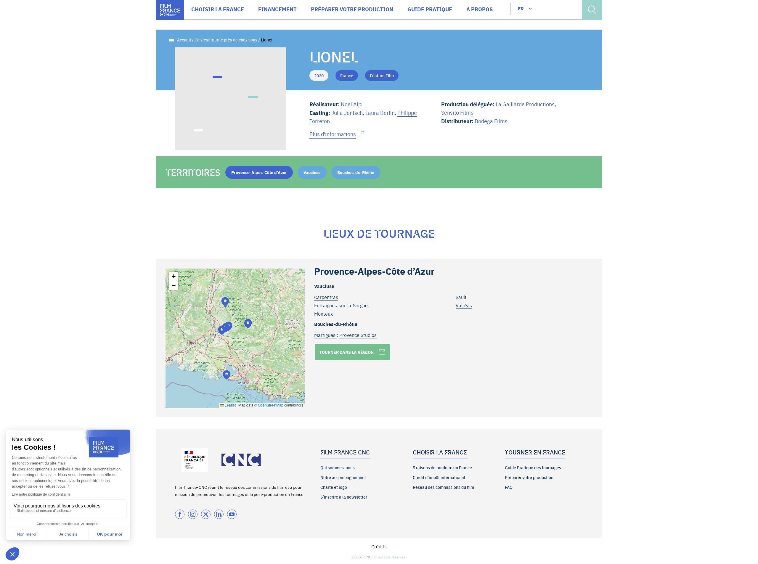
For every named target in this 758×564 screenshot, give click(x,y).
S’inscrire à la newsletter (343, 497)
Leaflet (230, 404)
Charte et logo (333, 487)
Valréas (464, 305)
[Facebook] (179, 514)
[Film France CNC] (170, 10)
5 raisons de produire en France (442, 467)
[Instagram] (192, 514)
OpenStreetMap (270, 404)
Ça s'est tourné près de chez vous (226, 40)
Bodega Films (491, 121)
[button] (221, 330)
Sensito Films (457, 112)
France (346, 75)
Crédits (379, 546)
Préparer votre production (529, 477)
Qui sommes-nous (337, 467)
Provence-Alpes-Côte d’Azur (259, 172)
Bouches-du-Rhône (355, 172)
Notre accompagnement (343, 477)
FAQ (509, 487)
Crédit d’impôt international (439, 477)
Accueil (184, 40)
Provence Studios (358, 335)
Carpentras (326, 297)
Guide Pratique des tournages (533, 467)
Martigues (325, 335)
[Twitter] (206, 514)
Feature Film (382, 75)
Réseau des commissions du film (443, 487)
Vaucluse (312, 172)
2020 (319, 75)
